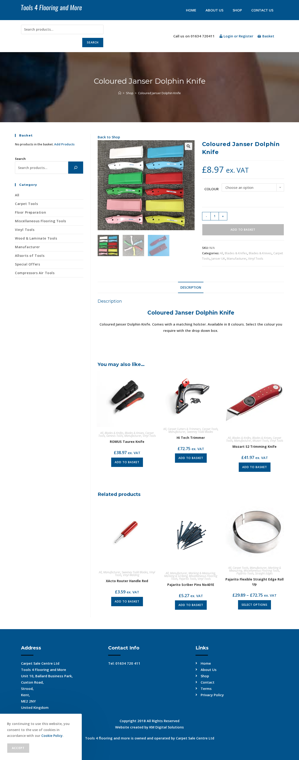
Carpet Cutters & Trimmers (184, 429)
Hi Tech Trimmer (191, 437)
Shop (237, 10)
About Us (214, 10)
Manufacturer (236, 258)
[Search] (75, 167)
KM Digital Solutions (166, 727)
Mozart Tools (261, 441)
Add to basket (243, 230)
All (221, 253)
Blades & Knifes (236, 253)
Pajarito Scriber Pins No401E (190, 584)
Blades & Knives (260, 253)
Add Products (64, 144)
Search (93, 42)
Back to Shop (109, 137)
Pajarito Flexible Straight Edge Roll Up (254, 581)
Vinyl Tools (255, 258)
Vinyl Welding (131, 575)
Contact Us (262, 10)
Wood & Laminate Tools (36, 238)
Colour (211, 188)
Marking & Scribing (176, 576)
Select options (254, 605)
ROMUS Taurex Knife (127, 441)
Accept (18, 748)
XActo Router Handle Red (127, 581)
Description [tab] (190, 287)
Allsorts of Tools (29, 255)
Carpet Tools (210, 429)
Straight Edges (264, 573)
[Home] (119, 93)
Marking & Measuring (202, 573)
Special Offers (27, 264)
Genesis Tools (114, 436)
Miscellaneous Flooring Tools (261, 571)
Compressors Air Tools (35, 273)
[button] (188, 146)
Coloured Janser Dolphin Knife (159, 93)
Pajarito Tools (187, 579)
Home (191, 10)
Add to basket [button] (127, 462)
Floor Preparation (30, 212)
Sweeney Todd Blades (200, 432)
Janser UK (218, 258)
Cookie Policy (52, 735)
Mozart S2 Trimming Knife (254, 446)
